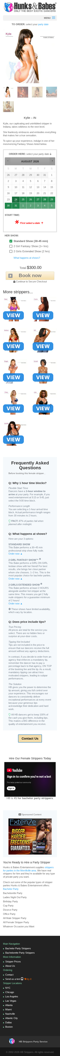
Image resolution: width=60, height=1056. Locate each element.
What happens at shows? (27, 257)
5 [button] (51, 206)
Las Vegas (10, 1000)
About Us (10, 965)
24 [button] (16, 200)
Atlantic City (11, 1018)
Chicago (9, 992)
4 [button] (45, 206)
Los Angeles (11, 996)
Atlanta (8, 1005)
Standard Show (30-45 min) (31, 241)
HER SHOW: (12, 235)
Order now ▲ (15, 553)
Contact (9, 974)
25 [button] (23, 200)
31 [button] (16, 206)
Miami (8, 1009)
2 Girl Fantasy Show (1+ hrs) (31, 246)
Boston (9, 1026)
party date (43, 24)
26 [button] (30, 200)
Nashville (10, 1013)
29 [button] (51, 200)
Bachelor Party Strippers (18, 948)
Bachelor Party (11, 889)
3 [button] (38, 206)
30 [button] (8, 206)
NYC (7, 987)
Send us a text (18, 979)
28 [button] (45, 200)
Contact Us (30, 738)
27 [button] (38, 200)
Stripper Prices (13, 961)
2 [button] (30, 206)
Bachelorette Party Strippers (20, 952)
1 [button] (23, 206)
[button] (7, 160)
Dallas (8, 1022)
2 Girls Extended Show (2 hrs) (32, 251)
